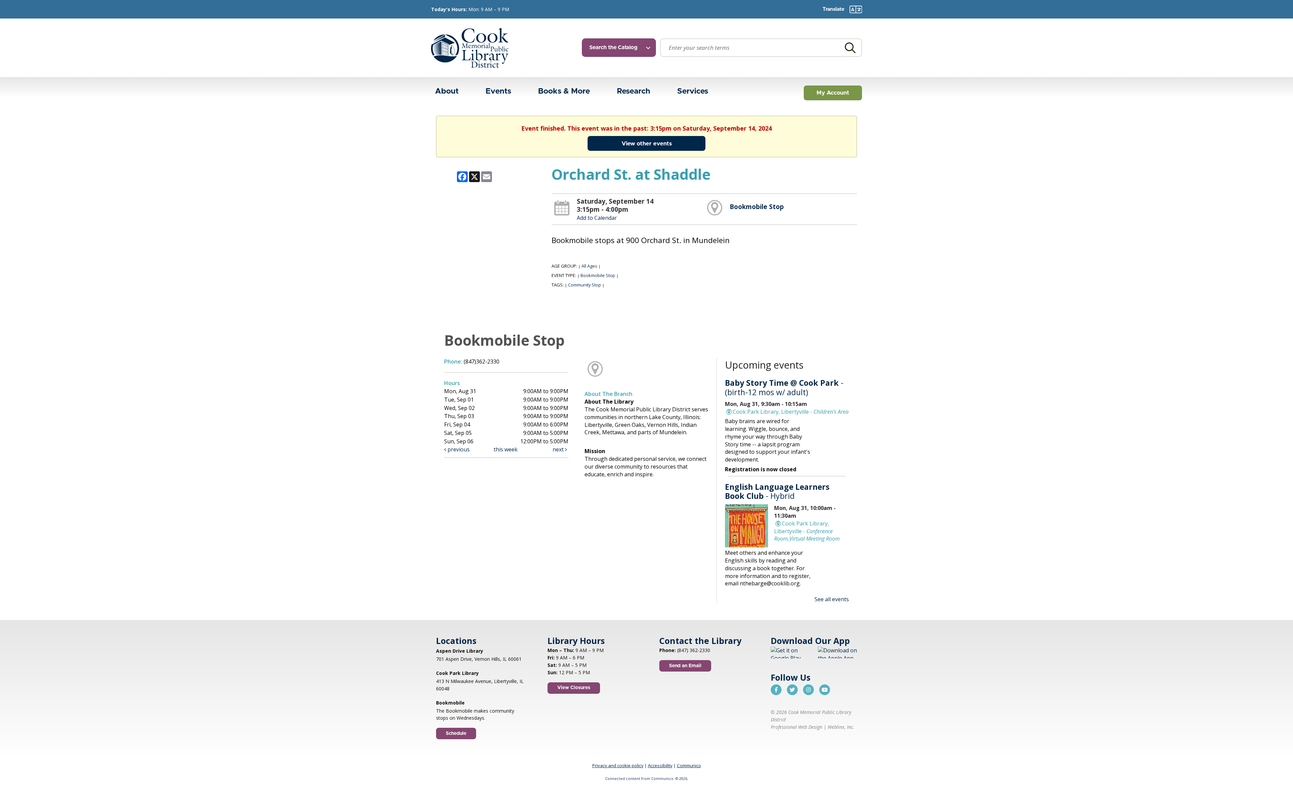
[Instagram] (808, 689)
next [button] (559, 449)
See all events (832, 599)
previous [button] (458, 449)
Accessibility (660, 765)
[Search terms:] (761, 47)
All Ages (589, 266)
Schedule (456, 733)
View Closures (573, 687)
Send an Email (685, 665)
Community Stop (584, 285)
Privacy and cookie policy (617, 765)
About (447, 91)
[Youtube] (824, 689)
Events (498, 91)
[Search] (850, 47)
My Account (833, 93)
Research (633, 91)
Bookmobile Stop (757, 206)
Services (692, 91)
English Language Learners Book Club (777, 491)
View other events (647, 143)
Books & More (564, 91)
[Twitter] (792, 689)
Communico (689, 765)
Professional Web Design (796, 727)
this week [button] (506, 449)
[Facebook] (776, 689)
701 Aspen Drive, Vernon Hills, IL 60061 (479, 659)
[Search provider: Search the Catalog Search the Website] (621, 47)
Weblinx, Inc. (841, 727)
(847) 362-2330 (693, 650)
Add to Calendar (597, 217)
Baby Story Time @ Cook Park (784, 387)
